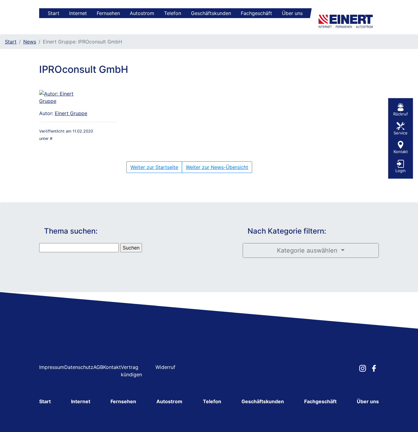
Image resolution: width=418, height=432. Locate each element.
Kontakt (112, 367)
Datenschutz (78, 367)
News (29, 42)
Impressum (51, 367)
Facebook (374, 368)
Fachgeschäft (256, 13)
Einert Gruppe (71, 113)
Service (401, 132)
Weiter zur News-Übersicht (217, 167)
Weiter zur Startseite (154, 167)
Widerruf (165, 367)
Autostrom (142, 13)
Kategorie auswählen (308, 250)
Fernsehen (108, 13)
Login (400, 170)
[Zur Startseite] (347, 20)
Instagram (363, 368)
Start (53, 13)
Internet (78, 13)
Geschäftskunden (211, 13)
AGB (98, 367)
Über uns (292, 13)
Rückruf (400, 113)
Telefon (172, 13)
